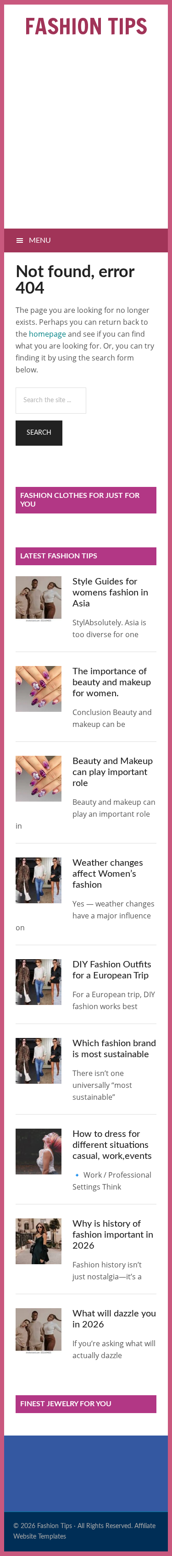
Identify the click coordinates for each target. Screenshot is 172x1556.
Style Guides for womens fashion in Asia (110, 592)
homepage (47, 334)
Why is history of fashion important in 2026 (112, 1234)
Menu (40, 240)
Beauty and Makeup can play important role (112, 772)
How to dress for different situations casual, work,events (112, 1145)
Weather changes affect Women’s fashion (107, 874)
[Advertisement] (86, 138)
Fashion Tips (86, 26)
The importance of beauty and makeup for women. (111, 682)
